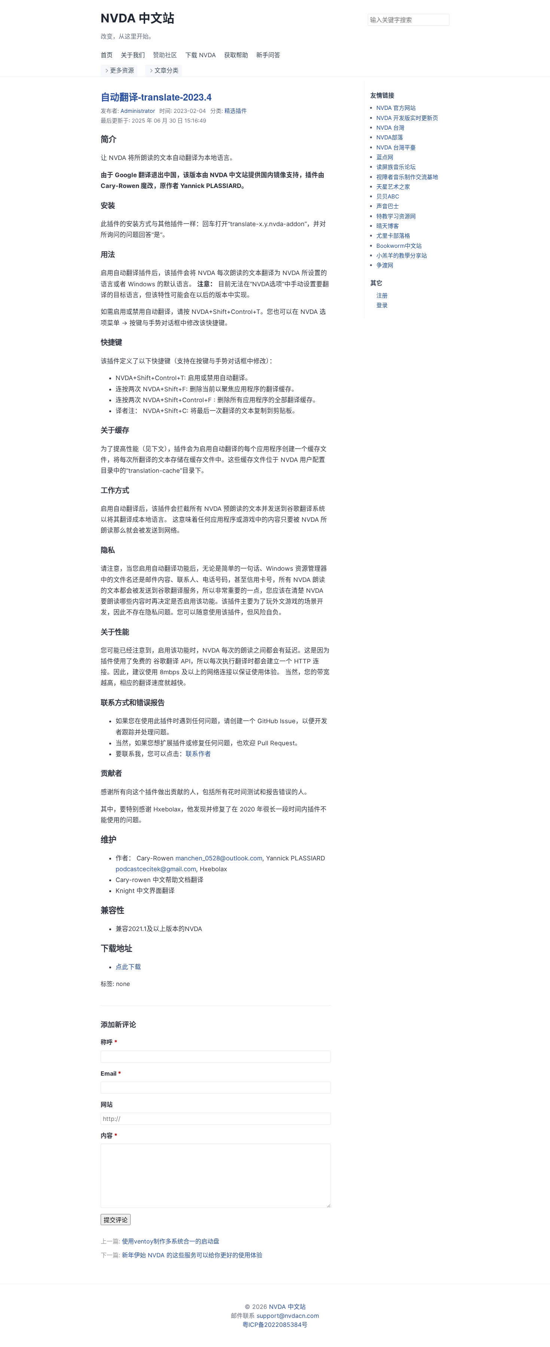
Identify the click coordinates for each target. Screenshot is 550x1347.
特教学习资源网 (396, 216)
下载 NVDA (200, 55)
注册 (382, 295)
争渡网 (384, 265)
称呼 (107, 1042)
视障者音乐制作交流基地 (407, 177)
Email (108, 1073)
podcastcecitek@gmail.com (156, 869)
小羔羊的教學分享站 (401, 255)
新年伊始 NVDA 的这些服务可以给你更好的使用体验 (192, 1255)
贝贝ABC (387, 196)
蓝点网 (384, 157)
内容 (107, 1135)
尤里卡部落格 (393, 235)
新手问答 (268, 55)
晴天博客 (387, 225)
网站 (107, 1104)
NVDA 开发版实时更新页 (407, 117)
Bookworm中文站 (399, 245)
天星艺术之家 (393, 186)
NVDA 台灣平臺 (396, 147)
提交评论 (116, 1220)
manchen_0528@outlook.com (218, 858)
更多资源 (122, 70)
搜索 (443, 19)
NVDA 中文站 (137, 18)
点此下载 (128, 967)
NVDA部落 (389, 137)
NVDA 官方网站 (396, 107)
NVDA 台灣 (390, 127)
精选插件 (235, 111)
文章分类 (166, 70)
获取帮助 (236, 55)
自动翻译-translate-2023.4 (156, 97)
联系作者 (198, 754)
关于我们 (133, 55)
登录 (382, 305)
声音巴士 (387, 206)
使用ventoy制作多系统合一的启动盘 (170, 1241)
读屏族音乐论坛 (396, 166)
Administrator (137, 111)
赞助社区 (165, 55)
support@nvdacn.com (288, 1315)
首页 (107, 55)
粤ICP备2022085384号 (275, 1324)
